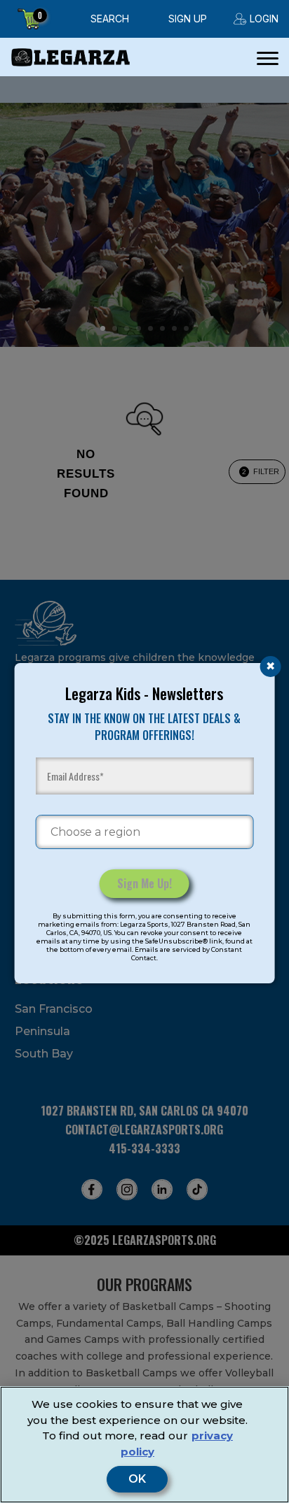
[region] (144, 1444)
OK (137, 1479)
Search (109, 18)
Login (264, 18)
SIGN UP (187, 18)
